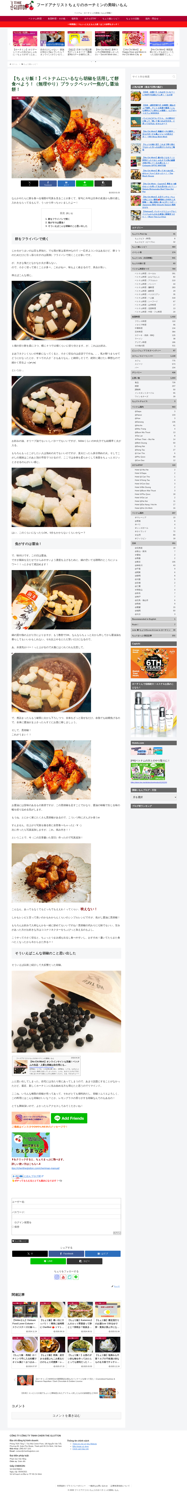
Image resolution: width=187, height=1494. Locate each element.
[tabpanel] (25, 43)
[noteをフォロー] (69, 1277)
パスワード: (18, 1212)
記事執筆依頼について (120, 1486)
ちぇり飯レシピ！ (21, 1241)
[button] (103, 183)
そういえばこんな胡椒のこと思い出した (67, 226)
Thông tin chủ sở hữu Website (85, 1444)
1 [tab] (91, 61)
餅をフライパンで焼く (59, 219)
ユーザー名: (18, 1201)
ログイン (117, 1233)
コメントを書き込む (66, 1415)
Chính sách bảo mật (81, 1449)
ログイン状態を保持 (23, 1224)
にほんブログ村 (32, 1176)
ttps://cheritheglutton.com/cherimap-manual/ (36, 1168)
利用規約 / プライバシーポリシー (71, 1486)
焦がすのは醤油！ (57, 222)
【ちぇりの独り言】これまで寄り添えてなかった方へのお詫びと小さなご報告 (158, 147)
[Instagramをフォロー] (57, 1277)
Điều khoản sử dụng (81, 1446)
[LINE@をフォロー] (76, 1277)
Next (177, 44)
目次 (62, 213)
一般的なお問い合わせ (98, 1486)
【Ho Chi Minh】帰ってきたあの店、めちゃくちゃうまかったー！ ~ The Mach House (158, 173)
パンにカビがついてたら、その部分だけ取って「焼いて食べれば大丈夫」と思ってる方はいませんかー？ (158, 121)
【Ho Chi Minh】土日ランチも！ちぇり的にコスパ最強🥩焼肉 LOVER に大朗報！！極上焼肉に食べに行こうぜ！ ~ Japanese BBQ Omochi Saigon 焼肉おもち (159, 202)
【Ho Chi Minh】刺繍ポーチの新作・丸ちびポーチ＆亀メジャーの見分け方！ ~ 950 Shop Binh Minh (158, 134)
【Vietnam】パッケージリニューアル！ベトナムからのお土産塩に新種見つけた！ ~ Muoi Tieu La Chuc (159, 214)
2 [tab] (95, 61)
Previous (9, 44)
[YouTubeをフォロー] (63, 1277)
